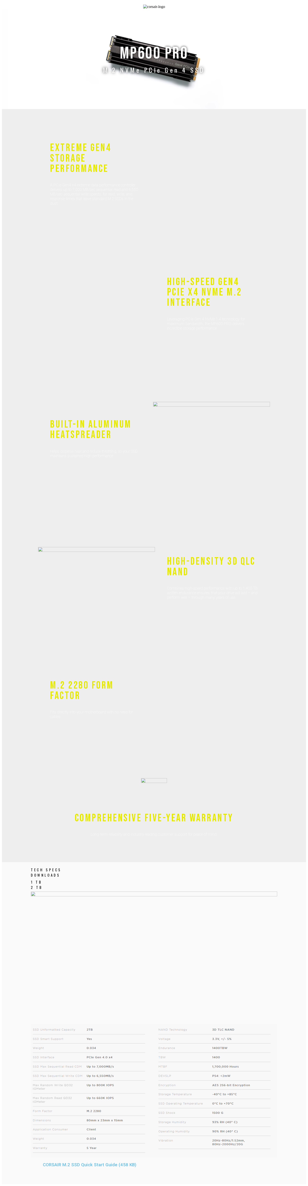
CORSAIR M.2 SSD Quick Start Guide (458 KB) (89, 1164)
